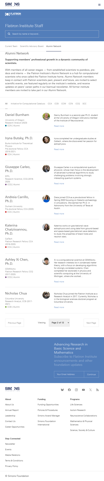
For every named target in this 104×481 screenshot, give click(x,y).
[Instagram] (76, 389)
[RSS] (97, 389)
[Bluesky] (62, 389)
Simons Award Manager (49, 416)
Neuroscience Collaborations (83, 416)
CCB (57, 103)
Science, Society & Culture (82, 430)
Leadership (10, 416)
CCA (50, 103)
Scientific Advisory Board (31, 46)
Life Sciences (76, 404)
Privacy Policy (11, 466)
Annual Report (12, 410)
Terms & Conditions (14, 460)
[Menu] (99, 4)
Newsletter (10, 444)
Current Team (11, 46)
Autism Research (78, 410)
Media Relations (12, 455)
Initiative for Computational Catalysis (28, 103)
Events (8, 449)
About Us (9, 404)
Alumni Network (53, 46)
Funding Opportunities (48, 404)
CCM (63, 103)
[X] (90, 389)
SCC (84, 103)
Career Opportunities (14, 427)
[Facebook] (69, 389)
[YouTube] (83, 389)
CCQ (78, 103)
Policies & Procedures (48, 410)
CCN (71, 103)
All (6, 103)
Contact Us (10, 421)
